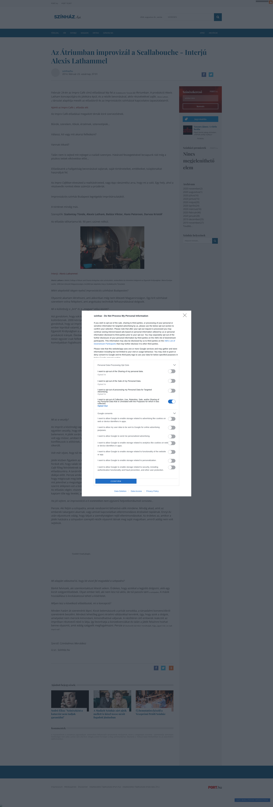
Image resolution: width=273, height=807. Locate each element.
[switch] (171, 371)
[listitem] (136, 364)
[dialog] (136, 403)
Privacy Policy (152, 491)
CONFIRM (116, 481)
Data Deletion (120, 491)
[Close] (185, 316)
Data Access (136, 491)
